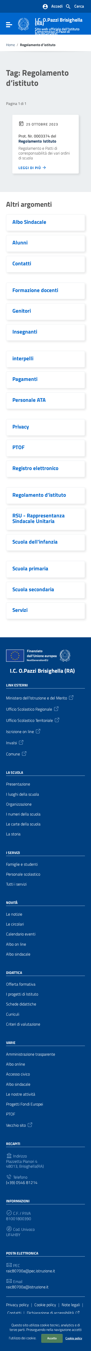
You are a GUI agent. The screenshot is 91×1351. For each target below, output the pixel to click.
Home (10, 45)
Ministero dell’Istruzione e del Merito (36, 697)
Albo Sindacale (29, 222)
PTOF (18, 447)
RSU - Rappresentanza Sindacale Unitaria (38, 518)
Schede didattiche (21, 1004)
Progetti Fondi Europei (24, 1104)
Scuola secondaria (33, 589)
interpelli (22, 358)
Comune (13, 753)
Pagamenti (24, 379)
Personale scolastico (23, 874)
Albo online (15, 1064)
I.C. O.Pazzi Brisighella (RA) (42, 670)
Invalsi (11, 742)
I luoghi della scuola (22, 794)
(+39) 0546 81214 (21, 1182)
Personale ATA (29, 400)
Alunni (20, 242)
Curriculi (12, 1014)
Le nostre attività (20, 1094)
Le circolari (15, 924)
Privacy (20, 426)
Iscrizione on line (20, 731)
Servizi (20, 610)
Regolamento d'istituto (39, 495)
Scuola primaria (30, 568)
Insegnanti (24, 331)
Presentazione (18, 784)
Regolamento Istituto (37, 141)
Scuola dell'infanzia (35, 541)
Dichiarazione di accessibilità (50, 1313)
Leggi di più (30, 167)
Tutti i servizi (16, 884)
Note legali (71, 1305)
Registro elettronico (35, 468)
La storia (13, 834)
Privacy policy (17, 1305)
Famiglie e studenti (22, 864)
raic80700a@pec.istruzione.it (30, 1271)
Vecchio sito (16, 1125)
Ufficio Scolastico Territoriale (29, 720)
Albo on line (16, 944)
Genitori (21, 311)
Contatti (21, 263)
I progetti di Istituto (22, 994)
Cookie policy (73, 1338)
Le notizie (14, 914)
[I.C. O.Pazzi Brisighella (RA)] (23, 24)
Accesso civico (18, 1074)
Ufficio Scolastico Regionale (29, 709)
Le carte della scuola (23, 824)
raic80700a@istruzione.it (27, 1287)
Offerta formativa (20, 984)
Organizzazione (19, 804)
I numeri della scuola (23, 814)
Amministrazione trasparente (30, 1054)
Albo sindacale (18, 954)
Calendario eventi (20, 934)
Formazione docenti (35, 290)
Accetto (52, 1338)
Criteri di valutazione (23, 1024)
